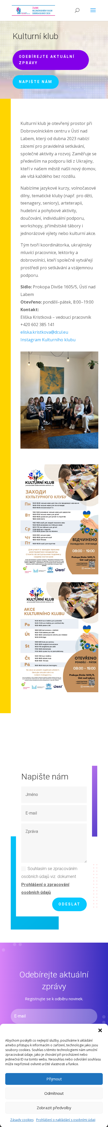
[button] (100, 1030)
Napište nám (35, 82)
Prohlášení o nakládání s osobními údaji (65, 1120)
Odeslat (69, 904)
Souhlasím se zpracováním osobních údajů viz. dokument (49, 880)
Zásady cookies (22, 1120)
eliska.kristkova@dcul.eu (44, 332)
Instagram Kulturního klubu (47, 340)
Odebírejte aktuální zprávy (47, 59)
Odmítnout (54, 1093)
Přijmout (54, 1078)
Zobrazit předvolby (54, 1107)
